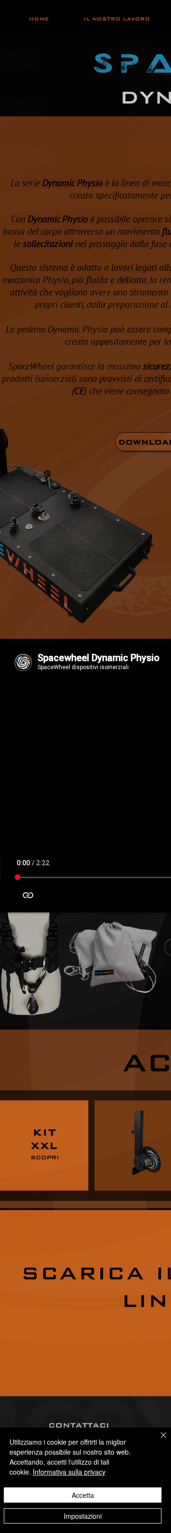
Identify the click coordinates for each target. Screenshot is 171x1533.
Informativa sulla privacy (69, 1471)
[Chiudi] (157, 1440)
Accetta (83, 1495)
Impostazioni (83, 1516)
